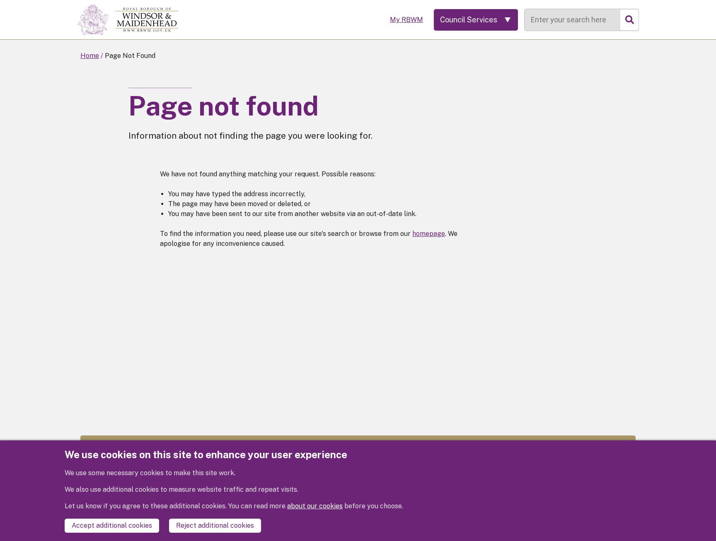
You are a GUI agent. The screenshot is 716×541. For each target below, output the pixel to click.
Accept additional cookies (112, 525)
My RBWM (406, 20)
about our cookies (315, 506)
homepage (428, 234)
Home (89, 56)
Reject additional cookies (215, 525)
